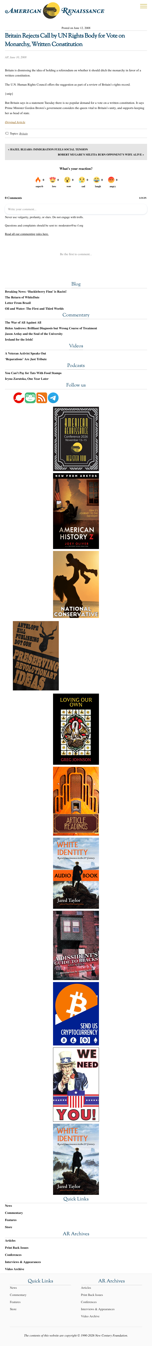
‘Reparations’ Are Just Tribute (26, 359)
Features (11, 1220)
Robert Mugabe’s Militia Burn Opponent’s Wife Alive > (101, 154)
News (8, 1205)
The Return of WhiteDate (22, 297)
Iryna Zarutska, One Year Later (26, 379)
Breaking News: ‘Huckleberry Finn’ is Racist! (35, 291)
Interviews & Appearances (23, 1262)
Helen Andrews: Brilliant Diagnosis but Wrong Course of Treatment (51, 328)
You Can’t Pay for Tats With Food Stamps (33, 373)
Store (8, 1227)
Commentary (76, 315)
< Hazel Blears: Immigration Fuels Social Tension (48, 149)
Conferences (13, 1254)
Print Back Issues (16, 1247)
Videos (76, 346)
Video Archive (14, 1269)
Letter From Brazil (18, 303)
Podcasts (76, 366)
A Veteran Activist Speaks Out (25, 353)
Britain (23, 134)
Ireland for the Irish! (19, 339)
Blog (76, 284)
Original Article (15, 122)
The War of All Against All (23, 322)
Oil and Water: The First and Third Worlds (34, 308)
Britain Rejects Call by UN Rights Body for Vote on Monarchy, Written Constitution (65, 40)
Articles (10, 1240)
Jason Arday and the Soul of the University (34, 334)
